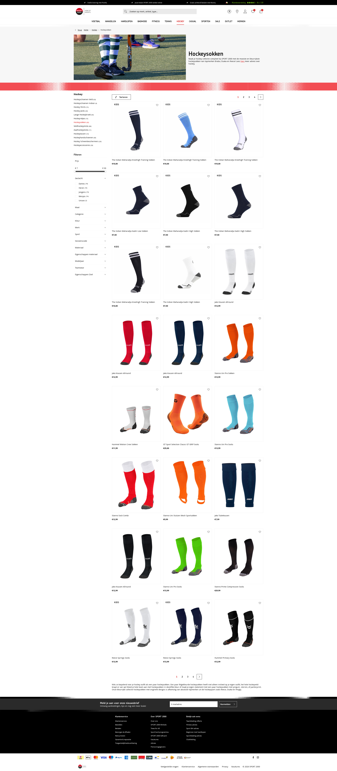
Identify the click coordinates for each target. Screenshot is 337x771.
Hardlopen (127, 21)
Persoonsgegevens (158, 747)
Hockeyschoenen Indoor (85, 103)
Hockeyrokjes (81, 118)
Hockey (180, 21)
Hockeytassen (81, 133)
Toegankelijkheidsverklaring (126, 743)
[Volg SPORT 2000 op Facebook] (253, 757)
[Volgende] (260, 97)
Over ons (154, 721)
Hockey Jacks (81, 111)
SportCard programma (159, 732)
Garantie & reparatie (123, 739)
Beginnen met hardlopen (196, 732)
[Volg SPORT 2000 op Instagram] (258, 757)
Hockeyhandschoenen (85, 137)
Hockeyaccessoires (83, 145)
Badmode (142, 21)
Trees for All (155, 728)
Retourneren (120, 736)
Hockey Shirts (81, 107)
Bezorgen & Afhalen (122, 732)
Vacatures (154, 739)
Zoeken (125, 11)
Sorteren (123, 97)
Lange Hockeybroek (84, 114)
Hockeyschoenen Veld (85, 99)
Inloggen (245, 11)
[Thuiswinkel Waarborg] (229, 2)
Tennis (168, 21)
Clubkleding (190, 739)
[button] (90, 178)
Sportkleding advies (194, 736)
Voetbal (96, 21)
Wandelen (110, 21)
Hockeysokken (81, 122)
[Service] (229, 11)
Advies (153, 743)
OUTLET (228, 21)
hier (243, 61)
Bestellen (118, 725)
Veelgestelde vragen (170, 766)
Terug (80, 30)
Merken (241, 21)
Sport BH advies (192, 728)
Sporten (205, 21)
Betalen (118, 728)
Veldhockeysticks (82, 126)
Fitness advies (191, 725)
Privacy (225, 766)
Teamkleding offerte (194, 721)
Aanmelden (225, 704)
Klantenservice (121, 721)
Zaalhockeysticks (82, 130)
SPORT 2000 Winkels (159, 725)
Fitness (156, 21)
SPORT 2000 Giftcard (159, 736)
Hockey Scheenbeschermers (87, 141)
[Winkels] (237, 11)
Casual (192, 21)
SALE (217, 21)
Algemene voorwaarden (208, 766)
